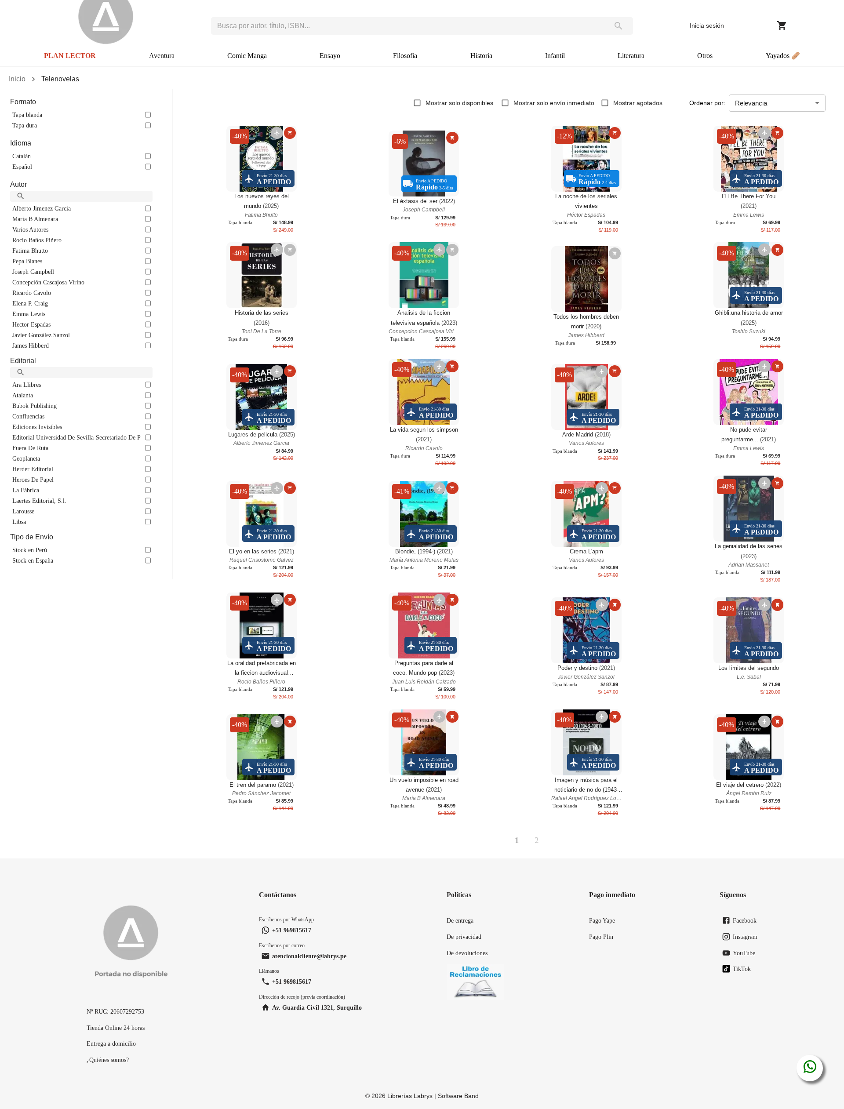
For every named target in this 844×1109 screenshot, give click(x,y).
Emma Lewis (28, 313)
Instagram (745, 936)
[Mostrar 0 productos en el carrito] (782, 25)
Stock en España (32, 560)
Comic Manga (247, 55)
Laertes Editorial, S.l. (39, 500)
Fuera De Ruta (30, 447)
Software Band (458, 1095)
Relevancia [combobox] (751, 103)
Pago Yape (602, 920)
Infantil (555, 55)
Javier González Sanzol (41, 334)
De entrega (460, 920)
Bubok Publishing (34, 405)
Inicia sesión (707, 25)
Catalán (21, 156)
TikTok (742, 968)
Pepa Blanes (27, 261)
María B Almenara (35, 218)
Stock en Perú (29, 549)
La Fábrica (25, 490)
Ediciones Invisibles (37, 426)
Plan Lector (70, 55)
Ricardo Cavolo (31, 292)
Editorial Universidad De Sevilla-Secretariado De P (76, 437)
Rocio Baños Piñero (37, 240)
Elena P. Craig (30, 303)
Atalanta (22, 395)
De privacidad (464, 936)
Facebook (745, 920)
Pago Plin (601, 936)
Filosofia (405, 55)
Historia (481, 55)
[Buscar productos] (618, 26)
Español (22, 166)
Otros (705, 55)
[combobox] (407, 26)
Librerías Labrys (410, 1095)
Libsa (19, 521)
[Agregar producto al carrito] (290, 133)
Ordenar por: (707, 102)
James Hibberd (30, 345)
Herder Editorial (32, 469)
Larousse (23, 511)
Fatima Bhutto (30, 250)
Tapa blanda (27, 114)
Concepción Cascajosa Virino (48, 282)
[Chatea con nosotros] (810, 1068)
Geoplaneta (26, 458)
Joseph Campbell (33, 271)
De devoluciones (467, 952)
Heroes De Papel (33, 479)
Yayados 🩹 (783, 55)
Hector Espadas (31, 324)
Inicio (17, 79)
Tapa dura (24, 125)
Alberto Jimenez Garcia (41, 208)
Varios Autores (30, 229)
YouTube (744, 952)
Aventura (162, 55)
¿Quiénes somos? (108, 1059)
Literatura (631, 55)
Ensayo (330, 55)
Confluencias (28, 416)
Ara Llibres (26, 384)
